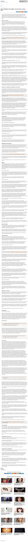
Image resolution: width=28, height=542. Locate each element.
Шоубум (3, 1)
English (1, 5)
